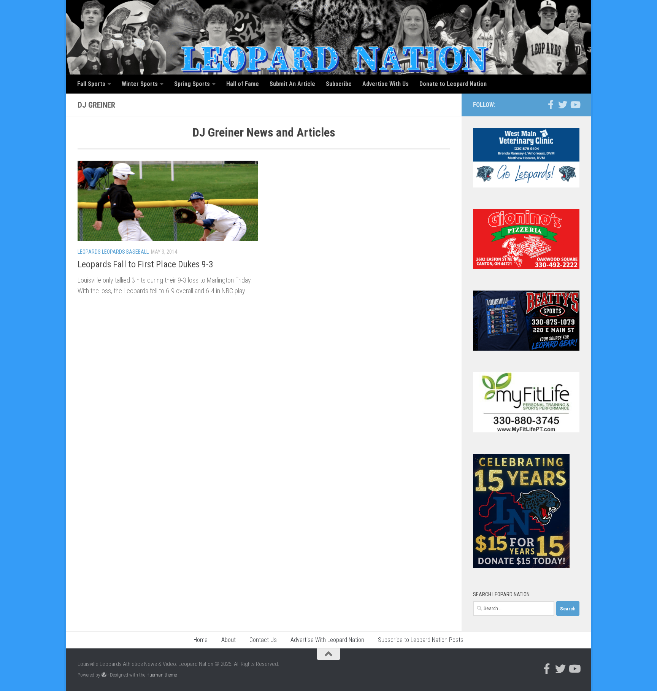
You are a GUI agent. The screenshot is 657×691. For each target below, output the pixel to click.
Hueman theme (161, 675)
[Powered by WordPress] (104, 674)
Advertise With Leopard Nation (327, 639)
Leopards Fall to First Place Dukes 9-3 (145, 264)
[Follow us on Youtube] (574, 104)
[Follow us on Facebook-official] (550, 104)
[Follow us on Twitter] (562, 104)
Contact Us (263, 639)
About (228, 639)
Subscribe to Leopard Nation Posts (420, 639)
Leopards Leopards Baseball (113, 252)
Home (201, 639)
